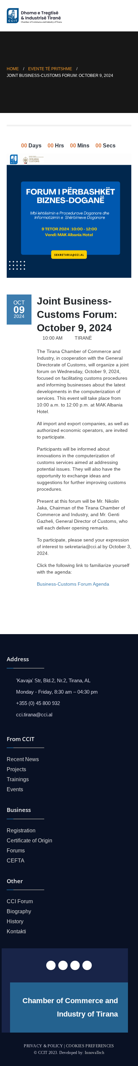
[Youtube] (75, 965)
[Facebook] (51, 965)
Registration (21, 830)
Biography (19, 911)
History (15, 921)
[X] (63, 965)
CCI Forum (20, 901)
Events (15, 789)
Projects (16, 769)
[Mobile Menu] (125, 15)
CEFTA (15, 860)
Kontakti (16, 931)
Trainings (18, 779)
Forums (16, 850)
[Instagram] (87, 965)
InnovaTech (94, 1053)
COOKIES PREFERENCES (90, 1046)
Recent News (23, 759)
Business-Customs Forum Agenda (73, 584)
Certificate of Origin (29, 840)
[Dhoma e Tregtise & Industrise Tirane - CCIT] (35, 15)
